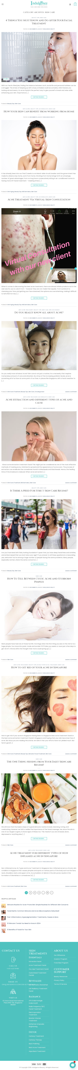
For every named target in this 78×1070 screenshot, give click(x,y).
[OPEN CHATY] (72, 1065)
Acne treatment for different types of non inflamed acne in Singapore (39, 854)
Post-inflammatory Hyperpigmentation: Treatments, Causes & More (32, 917)
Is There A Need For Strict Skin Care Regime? (39, 490)
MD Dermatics (43, 109)
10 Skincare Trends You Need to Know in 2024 (24, 923)
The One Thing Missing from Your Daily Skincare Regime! (39, 763)
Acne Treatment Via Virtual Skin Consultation (39, 199)
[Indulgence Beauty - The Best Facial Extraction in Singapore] (39, 4)
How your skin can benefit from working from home (39, 111)
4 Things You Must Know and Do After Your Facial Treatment (39, 22)
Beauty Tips (35, 17)
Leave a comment (71, 391)
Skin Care (43, 17)
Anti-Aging (26, 109)
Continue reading (39, 97)
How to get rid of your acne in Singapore (39, 667)
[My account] (70, 4)
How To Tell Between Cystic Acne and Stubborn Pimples (39, 580)
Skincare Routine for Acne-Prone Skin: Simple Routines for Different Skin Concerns (37, 905)
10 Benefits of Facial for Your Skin (19, 930)
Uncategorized (54, 310)
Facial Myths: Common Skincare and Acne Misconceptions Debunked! (33, 911)
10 (47, 893)
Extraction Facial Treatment (47, 665)
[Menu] (2, 4)
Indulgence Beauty (49, 29)
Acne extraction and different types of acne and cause (39, 401)
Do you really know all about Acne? (39, 312)
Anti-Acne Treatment (26, 310)
